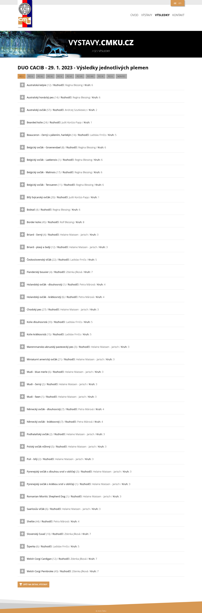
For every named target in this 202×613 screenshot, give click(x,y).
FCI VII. (80, 76)
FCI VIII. (90, 76)
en (180, 3)
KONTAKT (178, 15)
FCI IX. (101, 76)
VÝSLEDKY (162, 15)
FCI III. (40, 76)
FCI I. (22, 76)
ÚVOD (134, 15)
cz (175, 3)
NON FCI (121, 76)
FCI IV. (50, 76)
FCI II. (30, 76)
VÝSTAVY (146, 15)
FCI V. (59, 76)
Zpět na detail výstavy (35, 584)
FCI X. (110, 76)
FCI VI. (69, 76)
